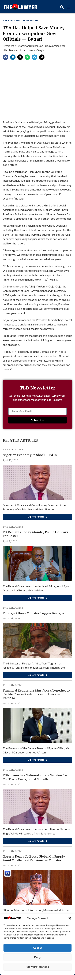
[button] (70, 918)
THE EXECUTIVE (12, 20)
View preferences (37, 966)
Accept (37, 947)
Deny (37, 957)
